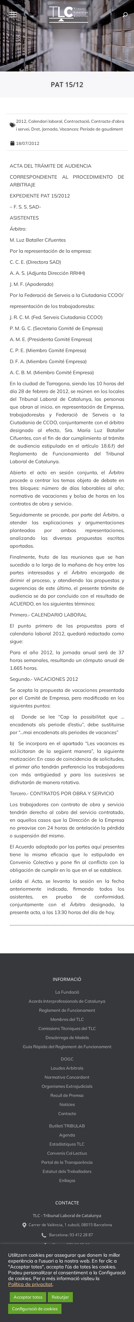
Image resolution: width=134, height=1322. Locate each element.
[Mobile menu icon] (13, 14)
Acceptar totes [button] (28, 1297)
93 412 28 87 (81, 1235)
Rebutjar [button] (60, 1297)
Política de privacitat (30, 1284)
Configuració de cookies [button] (35, 1308)
